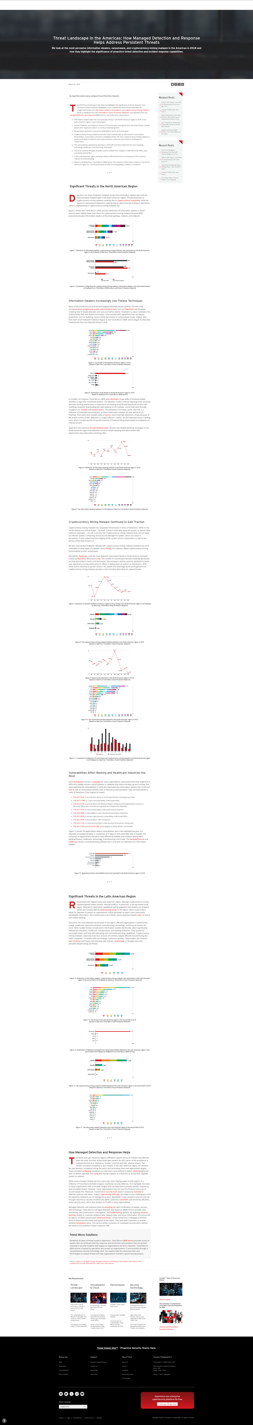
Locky (98, 558)
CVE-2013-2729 (78, 826)
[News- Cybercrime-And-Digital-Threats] (172, 84)
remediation (81, 1223)
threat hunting (116, 1212)
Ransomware (124, 1261)
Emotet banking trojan (99, 428)
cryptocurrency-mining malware (137, 110)
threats (108, 548)
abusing (136, 1171)
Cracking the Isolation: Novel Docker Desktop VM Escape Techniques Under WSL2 (98, 1317)
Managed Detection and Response (107, 1261)
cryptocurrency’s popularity (128, 200)
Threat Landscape (76, 1286)
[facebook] (175, 84)
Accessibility (77, 1418)
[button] (73, 1407)
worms (108, 415)
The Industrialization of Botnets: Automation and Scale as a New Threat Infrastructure (78, 1317)
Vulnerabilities (90, 1263)
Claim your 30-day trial (166, 1403)
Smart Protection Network (118, 113)
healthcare (73, 842)
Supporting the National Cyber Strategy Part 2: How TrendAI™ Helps (170, 167)
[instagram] (77, 1394)
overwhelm (124, 1199)
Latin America (109, 1263)
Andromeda (119, 941)
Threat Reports (64, 1370)
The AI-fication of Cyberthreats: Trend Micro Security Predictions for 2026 (116, 1323)
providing (108, 1207)
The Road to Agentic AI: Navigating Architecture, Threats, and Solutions (138, 1326)
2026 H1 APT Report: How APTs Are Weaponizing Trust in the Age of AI (170, 104)
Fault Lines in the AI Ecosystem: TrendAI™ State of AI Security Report (77, 1304)
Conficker (76, 941)
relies (139, 915)
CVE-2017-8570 (78, 816)
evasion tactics (98, 409)
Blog (60, 1362)
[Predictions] (170, 1316)
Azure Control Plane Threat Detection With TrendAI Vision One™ (98, 1326)
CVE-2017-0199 (78, 804)
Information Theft (135, 1261)
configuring (87, 1171)
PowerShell (129, 309)
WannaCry (81, 558)
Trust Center (126, 1378)
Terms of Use (89, 1418)
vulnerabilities (78, 782)
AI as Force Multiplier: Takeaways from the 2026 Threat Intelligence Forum (169, 152)
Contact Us (94, 1366)
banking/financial (137, 839)
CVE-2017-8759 (78, 820)
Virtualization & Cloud (97, 1286)
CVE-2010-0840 (78, 813)
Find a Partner (63, 1374)
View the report (164, 1299)
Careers (124, 1366)
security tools (111, 1192)
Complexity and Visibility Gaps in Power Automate (79, 1325)
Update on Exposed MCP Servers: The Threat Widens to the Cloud (170, 132)
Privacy (61, 1418)
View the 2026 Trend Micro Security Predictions (168, 1327)
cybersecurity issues (108, 910)
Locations (125, 1370)
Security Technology (136, 1286)
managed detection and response (82, 115)
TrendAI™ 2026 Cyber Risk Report (169, 111)
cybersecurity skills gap (110, 1194)
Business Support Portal (98, 1362)
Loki (71, 790)
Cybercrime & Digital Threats (85, 1261)
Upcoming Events (127, 1374)
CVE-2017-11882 (79, 800)
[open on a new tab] (72, 1394)
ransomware (116, 110)
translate (138, 1192)
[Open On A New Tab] (179, 84)
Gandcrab (83, 556)
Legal (68, 1418)
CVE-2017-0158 (78, 810)
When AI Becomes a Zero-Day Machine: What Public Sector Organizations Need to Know (170, 117)
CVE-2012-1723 (78, 823)
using (96, 1173)
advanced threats (104, 1218)
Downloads (94, 1370)
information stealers (102, 110)
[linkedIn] (182, 84)
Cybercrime (100, 1263)
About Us (125, 1362)
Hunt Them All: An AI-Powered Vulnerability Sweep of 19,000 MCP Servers (170, 124)
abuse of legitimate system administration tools (97, 309)
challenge (96, 782)
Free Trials (93, 1374)
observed (114, 399)
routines (84, 409)
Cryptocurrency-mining (77, 1263)
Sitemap (99, 1418)
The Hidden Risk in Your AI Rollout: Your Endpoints (169, 179)
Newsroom (62, 1366)
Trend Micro (102, 113)
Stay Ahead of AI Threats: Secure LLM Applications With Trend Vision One (137, 1317)
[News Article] (170, 1288)
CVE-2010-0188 (93, 826)
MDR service (128, 1240)
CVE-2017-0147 (78, 797)
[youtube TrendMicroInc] (82, 1394)
